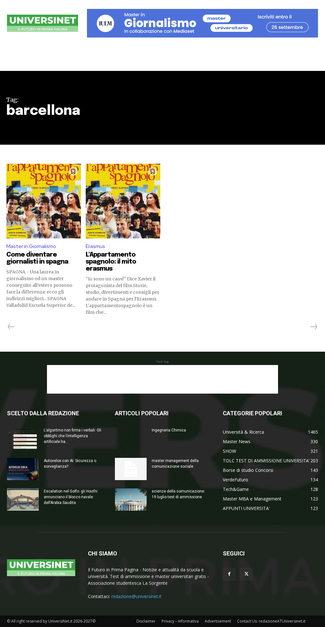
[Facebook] (229, 574)
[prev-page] (11, 327)
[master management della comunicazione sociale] (131, 469)
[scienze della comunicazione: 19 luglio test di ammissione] (131, 499)
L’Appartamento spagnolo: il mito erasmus (111, 261)
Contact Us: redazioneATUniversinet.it (271, 621)
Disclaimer (146, 621)
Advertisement (218, 621)
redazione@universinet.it (136, 596)
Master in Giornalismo (31, 246)
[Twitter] (246, 574)
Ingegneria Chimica (169, 430)
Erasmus (95, 246)
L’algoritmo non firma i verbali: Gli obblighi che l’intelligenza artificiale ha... (72, 436)
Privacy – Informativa (180, 621)
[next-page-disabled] (313, 327)
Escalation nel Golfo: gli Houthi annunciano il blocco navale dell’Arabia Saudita (70, 497)
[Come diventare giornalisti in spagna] (43, 201)
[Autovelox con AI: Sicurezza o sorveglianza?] (23, 469)
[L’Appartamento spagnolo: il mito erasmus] (123, 201)
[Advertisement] (162, 379)
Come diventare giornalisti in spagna (37, 258)
